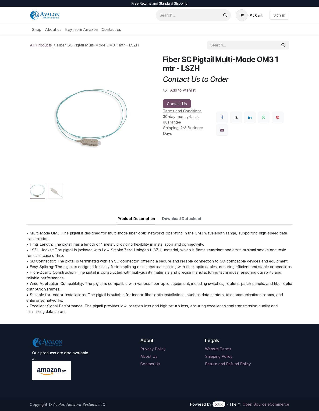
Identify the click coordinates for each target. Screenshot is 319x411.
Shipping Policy (218, 356)
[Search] (225, 15)
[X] (236, 117)
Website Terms (218, 349)
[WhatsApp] (263, 117)
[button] (36, 118)
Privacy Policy (153, 349)
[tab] (136, 218)
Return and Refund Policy (228, 363)
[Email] (222, 129)
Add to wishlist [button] (182, 90)
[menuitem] (36, 29)
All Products (41, 45)
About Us (148, 356)
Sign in (279, 15)
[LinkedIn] (249, 117)
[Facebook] (222, 117)
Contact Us (177, 103)
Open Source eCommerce (266, 404)
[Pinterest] (277, 117)
